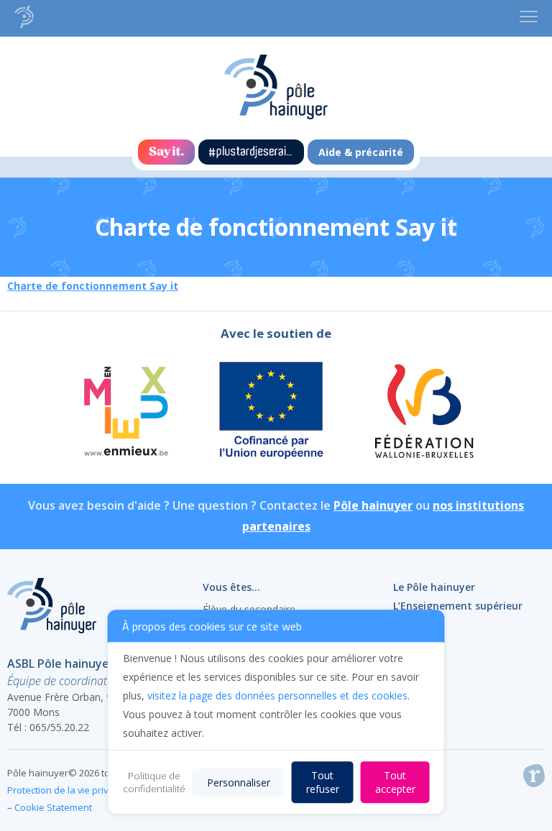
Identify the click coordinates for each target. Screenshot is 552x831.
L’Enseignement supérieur (458, 605)
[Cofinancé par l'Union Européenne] (271, 412)
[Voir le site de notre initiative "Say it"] (166, 152)
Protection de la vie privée (63, 790)
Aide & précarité (360, 152)
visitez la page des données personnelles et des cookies (277, 695)
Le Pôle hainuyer (434, 587)
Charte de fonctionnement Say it (92, 286)
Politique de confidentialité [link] (154, 782)
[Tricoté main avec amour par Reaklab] (534, 778)
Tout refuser (322, 782)
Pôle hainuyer (373, 505)
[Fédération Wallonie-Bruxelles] (423, 412)
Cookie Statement (53, 807)
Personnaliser (238, 782)
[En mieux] (125, 412)
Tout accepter (395, 782)
